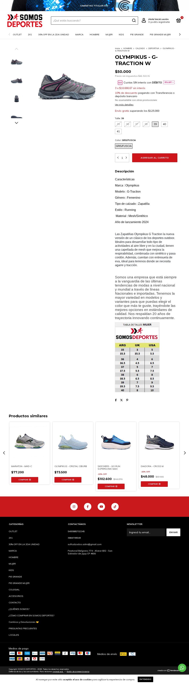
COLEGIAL (14, 589)
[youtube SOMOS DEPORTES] (101, 506)
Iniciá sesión (162, 19)
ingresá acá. (58, 671)
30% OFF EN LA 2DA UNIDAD (53, 34)
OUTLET (17, 34)
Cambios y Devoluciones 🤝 (24, 622)
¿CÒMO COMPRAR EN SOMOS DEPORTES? (31, 615)
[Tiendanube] (168, 671)
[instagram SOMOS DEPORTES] (74, 506)
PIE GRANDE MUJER (160, 34)
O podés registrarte (159, 22)
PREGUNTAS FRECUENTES (23, 628)
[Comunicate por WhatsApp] (182, 668)
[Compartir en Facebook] (116, 400)
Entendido (145, 679)
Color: (125, 140)
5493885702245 (76, 531)
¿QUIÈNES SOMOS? (19, 609)
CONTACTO (15, 602)
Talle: (119, 118)
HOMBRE (94, 34)
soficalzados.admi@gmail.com (85, 544)
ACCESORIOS (16, 596)
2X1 (30, 34)
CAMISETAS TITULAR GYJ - (94, 5)
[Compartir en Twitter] (121, 400)
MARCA (79, 34)
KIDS (121, 34)
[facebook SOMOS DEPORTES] (87, 506)
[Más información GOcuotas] (169, 82)
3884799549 (74, 537)
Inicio (117, 48)
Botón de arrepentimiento (78, 671)
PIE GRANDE (137, 34)
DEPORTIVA (153, 48)
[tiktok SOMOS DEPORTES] (115, 506)
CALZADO (140, 48)
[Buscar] (134, 20)
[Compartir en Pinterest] (127, 400)
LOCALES (14, 635)
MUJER (109, 34)
